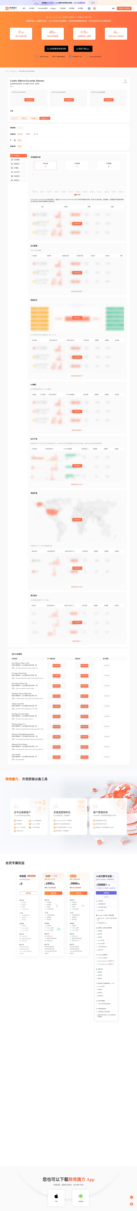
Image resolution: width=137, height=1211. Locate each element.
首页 (24, 8)
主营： (12, 111)
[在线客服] (131, 1197)
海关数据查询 (13, 71)
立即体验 (92, 2)
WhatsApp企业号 (42, 8)
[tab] (18, 155)
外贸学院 (71, 8)
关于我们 (80, 8)
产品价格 (62, 8)
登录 (113, 8)
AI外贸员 (31, 8)
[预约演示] (131, 1204)
